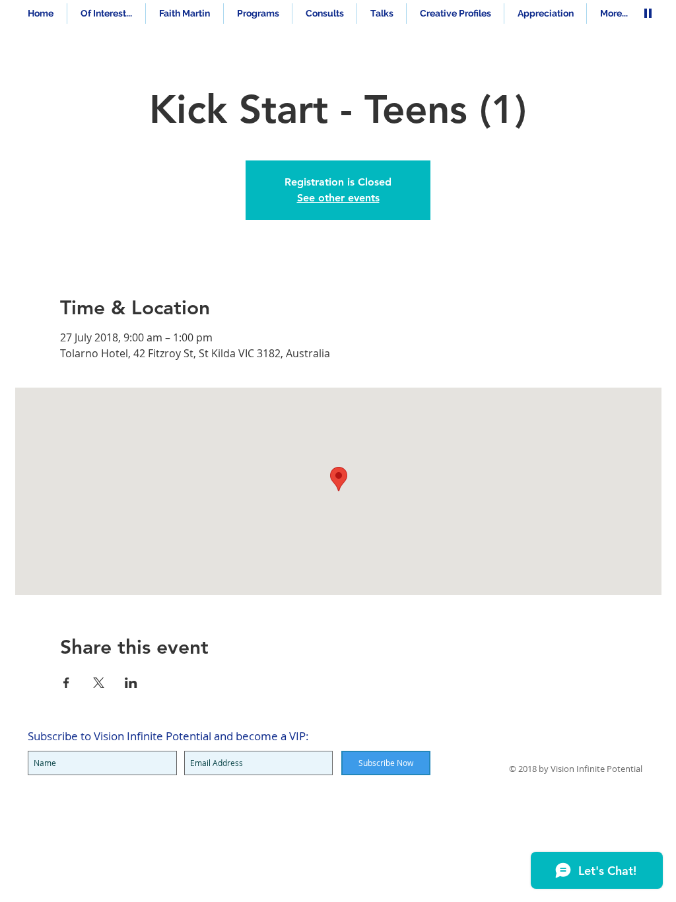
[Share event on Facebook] (66, 682)
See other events (338, 197)
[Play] (648, 12)
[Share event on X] (98, 682)
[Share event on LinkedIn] (131, 682)
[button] (258, 13)
